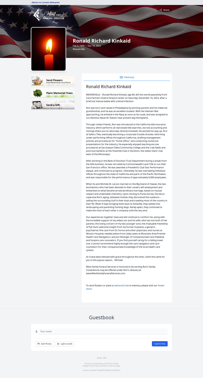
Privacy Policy (94, 366)
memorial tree (121, 285)
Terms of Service (109, 366)
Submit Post (159, 343)
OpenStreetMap (104, 370)
